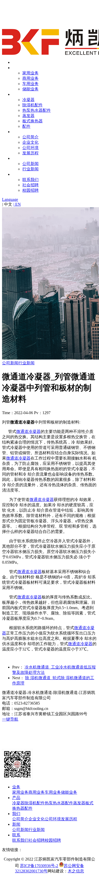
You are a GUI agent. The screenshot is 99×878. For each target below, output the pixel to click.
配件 (26, 126)
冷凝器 (28, 99)
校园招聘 (30, 190)
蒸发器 (28, 115)
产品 (16, 94)
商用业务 (30, 78)
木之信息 (76, 871)
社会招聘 (30, 185)
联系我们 (30, 179)
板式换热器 (32, 121)
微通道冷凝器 (28, 431)
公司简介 (30, 137)
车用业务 (30, 84)
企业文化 (30, 142)
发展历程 (30, 153)
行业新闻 (30, 169)
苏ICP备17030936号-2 (39, 866)
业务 (16, 68)
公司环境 (30, 147)
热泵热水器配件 (36, 110)
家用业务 (30, 73)
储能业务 (30, 89)
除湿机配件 (32, 105)
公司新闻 (30, 163)
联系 (16, 174)
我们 (16, 131)
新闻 (16, 158)
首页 (16, 62)
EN (17, 204)
